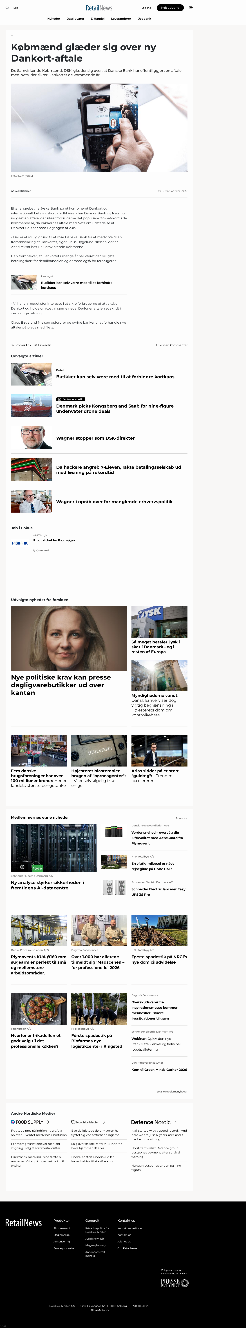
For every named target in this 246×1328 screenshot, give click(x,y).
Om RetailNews (127, 1248)
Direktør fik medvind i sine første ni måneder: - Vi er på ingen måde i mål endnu (37, 1161)
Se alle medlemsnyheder (171, 1091)
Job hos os (124, 1241)
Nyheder (53, 18)
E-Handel (98, 18)
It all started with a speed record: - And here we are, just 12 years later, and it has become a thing (159, 1135)
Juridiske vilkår (94, 1238)
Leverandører (121, 18)
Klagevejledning (95, 1245)
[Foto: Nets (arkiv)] (99, 128)
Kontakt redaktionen (130, 1228)
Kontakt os (124, 1234)
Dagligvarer (75, 18)
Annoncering (61, 1241)
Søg (16, 7)
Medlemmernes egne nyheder (40, 817)
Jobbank (144, 18)
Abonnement (61, 1228)
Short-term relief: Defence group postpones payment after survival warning (155, 1152)
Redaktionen (23, 191)
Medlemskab (61, 1234)
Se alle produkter (64, 1248)
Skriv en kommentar (172, 345)
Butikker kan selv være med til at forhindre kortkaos (77, 285)
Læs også (47, 276)
